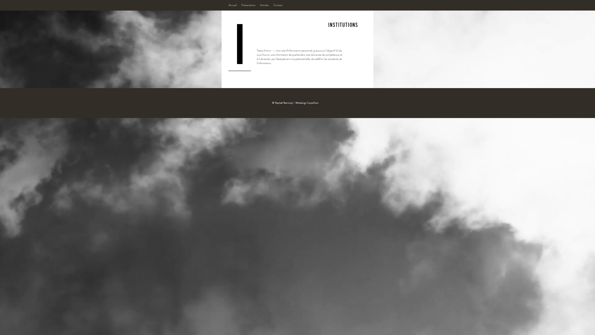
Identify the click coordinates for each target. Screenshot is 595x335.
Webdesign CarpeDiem (307, 103)
